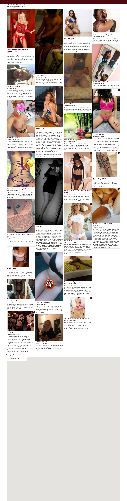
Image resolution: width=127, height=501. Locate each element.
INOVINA (9, 2)
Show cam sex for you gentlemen (18, 189)
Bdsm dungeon (10, 4)
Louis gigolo (40, 75)
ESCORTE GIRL (12, 300)
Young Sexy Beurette (43, 302)
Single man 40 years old (15, 86)
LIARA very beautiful (99, 178)
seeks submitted (41, 341)
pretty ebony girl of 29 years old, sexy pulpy (77, 191)
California (25, 4)
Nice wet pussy (69, 38)
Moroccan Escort (98, 134)
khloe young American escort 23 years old (20, 235)
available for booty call (100, 82)
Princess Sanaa (69, 104)
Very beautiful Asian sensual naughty (76, 318)
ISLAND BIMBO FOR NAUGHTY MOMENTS (103, 224)
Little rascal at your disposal (73, 282)
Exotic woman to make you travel (104, 35)
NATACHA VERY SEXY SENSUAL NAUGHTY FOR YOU (18, 50)
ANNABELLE (40, 128)
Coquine (10, 332)
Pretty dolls (68, 241)
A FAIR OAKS (11, 268)
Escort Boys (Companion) (72, 140)
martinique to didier (13, 137)
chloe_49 (39, 226)
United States (18, 4)
